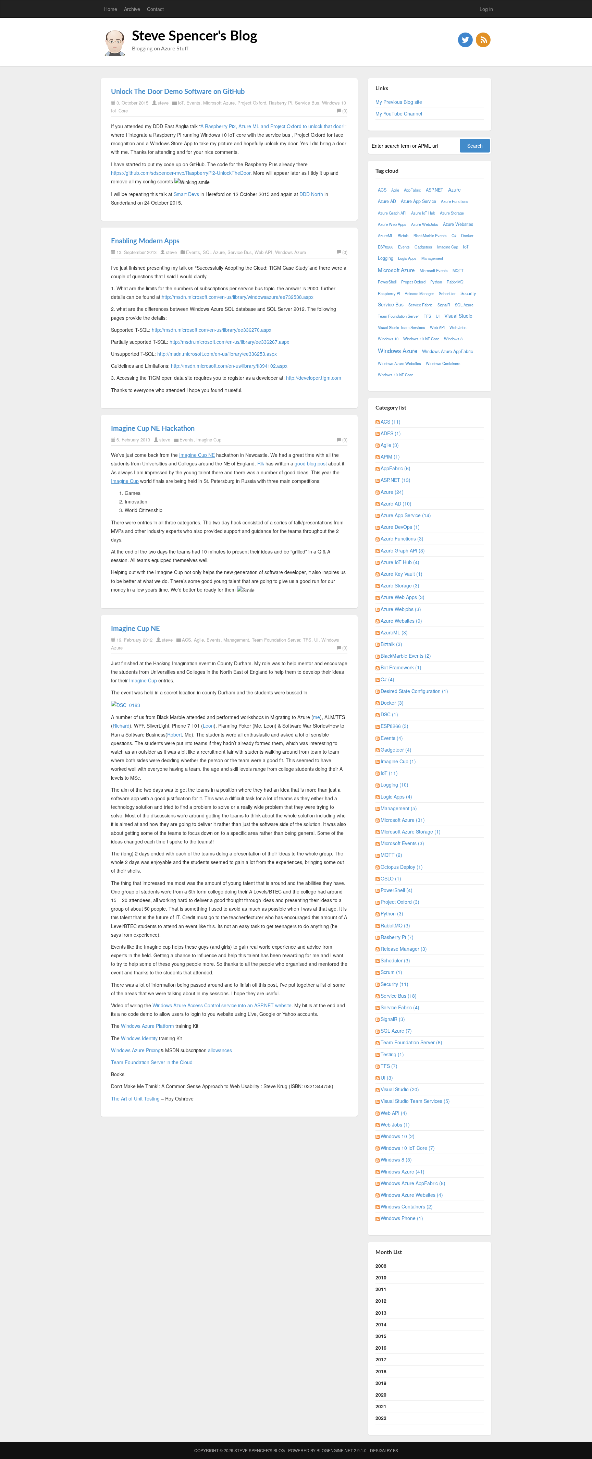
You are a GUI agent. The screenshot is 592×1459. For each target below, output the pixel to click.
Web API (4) (394, 1112)
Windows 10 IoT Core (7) (408, 1147)
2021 (380, 1406)
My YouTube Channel (398, 113)
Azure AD (387, 201)
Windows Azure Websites (399, 363)
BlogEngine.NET (335, 1450)
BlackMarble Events (430, 235)
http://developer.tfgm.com (313, 377)
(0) (344, 110)
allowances (220, 1050)
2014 (380, 1324)
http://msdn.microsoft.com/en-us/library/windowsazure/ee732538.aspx (237, 296)
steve (163, 102)
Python (436, 281)
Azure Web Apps (392, 224)
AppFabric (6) (395, 468)
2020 (380, 1394)
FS (395, 1450)
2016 (380, 1347)
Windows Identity (139, 1038)
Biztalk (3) (391, 644)
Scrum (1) (391, 972)
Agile (199, 639)
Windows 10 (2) (398, 1136)
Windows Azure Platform (147, 1025)
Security (468, 293)
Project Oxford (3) (400, 901)
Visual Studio (458, 315)
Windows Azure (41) (402, 1171)
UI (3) (387, 1077)
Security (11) (394, 984)
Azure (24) (392, 491)
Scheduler (447, 293)
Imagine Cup (208, 439)
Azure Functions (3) (402, 538)
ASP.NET (434, 190)
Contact (155, 8)
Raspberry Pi (389, 293)
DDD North (311, 194)
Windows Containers (443, 363)
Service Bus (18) (399, 995)
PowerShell (387, 281)
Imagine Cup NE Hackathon (153, 428)
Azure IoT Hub (423, 213)
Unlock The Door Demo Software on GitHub (178, 91)
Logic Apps (407, 258)
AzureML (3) (394, 632)
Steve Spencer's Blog (194, 36)
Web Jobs (458, 327)
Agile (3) (390, 444)
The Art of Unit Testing (135, 1098)
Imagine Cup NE (135, 628)
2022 (380, 1417)
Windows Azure (290, 252)
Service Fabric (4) (400, 1007)
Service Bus (307, 102)
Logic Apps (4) (396, 796)
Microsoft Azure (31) (403, 819)
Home (110, 8)
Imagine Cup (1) (398, 761)
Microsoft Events (434, 270)
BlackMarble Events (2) (406, 655)
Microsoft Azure (219, 102)
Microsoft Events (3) (402, 843)
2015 (380, 1336)
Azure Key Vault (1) (401, 573)
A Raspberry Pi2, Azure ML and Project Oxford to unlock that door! (272, 126)
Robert (174, 734)
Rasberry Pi (280, 102)
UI (316, 639)
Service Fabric (420, 304)
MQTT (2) (391, 854)
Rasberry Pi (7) (397, 937)
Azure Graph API (392, 213)
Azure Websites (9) (401, 620)
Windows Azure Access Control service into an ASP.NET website (222, 1005)
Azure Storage (452, 213)
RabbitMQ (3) (395, 925)
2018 (380, 1371)
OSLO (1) (391, 878)
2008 (380, 1265)
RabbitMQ (455, 281)
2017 (380, 1359)
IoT (181, 102)
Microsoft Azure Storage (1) (411, 831)
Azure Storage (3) (400, 585)
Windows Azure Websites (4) (412, 1194)
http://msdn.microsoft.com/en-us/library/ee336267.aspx (229, 341)
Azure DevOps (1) (400, 526)
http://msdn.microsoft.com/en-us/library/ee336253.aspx (217, 353)
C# (454, 235)
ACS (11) (390, 421)
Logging (385, 258)
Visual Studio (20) (400, 1089)
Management (236, 639)
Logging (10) (394, 784)
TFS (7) (389, 1065)
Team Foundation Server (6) (411, 1042)
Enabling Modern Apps (145, 241)
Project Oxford (251, 102)
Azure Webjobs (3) (401, 609)
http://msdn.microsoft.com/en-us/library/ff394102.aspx (229, 365)
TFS (307, 639)
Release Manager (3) (404, 948)
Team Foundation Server (276, 639)
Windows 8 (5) (396, 1159)
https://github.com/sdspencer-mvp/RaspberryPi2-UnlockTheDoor (180, 172)
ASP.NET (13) (395, 479)
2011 (380, 1289)
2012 (380, 1300)
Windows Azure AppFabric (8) (413, 1183)
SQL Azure (214, 252)
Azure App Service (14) (406, 515)
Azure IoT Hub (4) (400, 562)
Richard (121, 725)
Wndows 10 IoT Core (395, 374)
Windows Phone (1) (402, 1218)
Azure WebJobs (424, 224)
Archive (132, 8)
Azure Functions (454, 201)
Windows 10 (388, 338)
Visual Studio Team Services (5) (415, 1100)
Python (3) (392, 913)
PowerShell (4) (396, 890)
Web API (263, 252)
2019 (380, 1382)
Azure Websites (458, 224)
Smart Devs (186, 194)
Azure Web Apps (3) (402, 597)
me (316, 717)
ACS (186, 639)
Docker (467, 235)
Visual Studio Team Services (401, 327)
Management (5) (399, 808)
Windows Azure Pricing (136, 1050)
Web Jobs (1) (395, 1124)
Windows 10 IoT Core (421, 338)
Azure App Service (418, 201)
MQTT (458, 270)
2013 (380, 1312)
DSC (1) (389, 714)
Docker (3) (392, 702)
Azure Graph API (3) (403, 550)
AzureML (385, 235)
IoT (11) (389, 772)
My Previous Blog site (398, 101)
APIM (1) (390, 456)
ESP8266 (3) (394, 725)
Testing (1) (392, 1054)
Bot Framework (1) (401, 667)
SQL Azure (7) (396, 1030)
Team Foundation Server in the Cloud (152, 1062)
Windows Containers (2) (407, 1206)
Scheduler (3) (395, 960)
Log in (486, 8)
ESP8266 (385, 247)
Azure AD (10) (396, 503)
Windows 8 (453, 338)
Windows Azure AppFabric (447, 351)
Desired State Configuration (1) (414, 691)
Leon (208, 725)
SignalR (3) (393, 1019)
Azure (454, 189)
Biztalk (403, 235)
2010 (380, 1277)
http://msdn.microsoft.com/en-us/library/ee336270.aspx (211, 329)
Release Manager (419, 293)
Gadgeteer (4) (396, 749)
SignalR (443, 304)
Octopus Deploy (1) (402, 866)
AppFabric (412, 190)
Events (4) (392, 737)
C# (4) (387, 679)
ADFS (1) (391, 433)
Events (193, 102)
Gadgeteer (423, 247)
